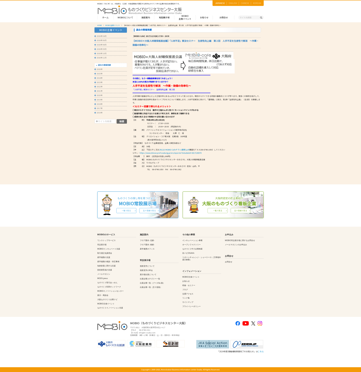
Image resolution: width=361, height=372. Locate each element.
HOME (99, 25)
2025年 (99, 73)
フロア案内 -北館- (147, 240)
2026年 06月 (101, 40)
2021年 (99, 91)
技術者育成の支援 (104, 270)
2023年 (99, 82)
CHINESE (245, 3)
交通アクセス (187, 294)
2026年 (99, 69)
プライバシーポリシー (191, 306)
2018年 (99, 104)
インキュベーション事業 (192, 240)
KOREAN (257, 3)
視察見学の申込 (146, 270)
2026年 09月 (101, 49)
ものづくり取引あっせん (107, 283)
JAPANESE (220, 3)
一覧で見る (126, 210)
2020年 (99, 95)
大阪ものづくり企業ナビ (107, 299)
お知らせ (204, 17)
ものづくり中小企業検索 (192, 249)
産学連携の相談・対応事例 (108, 261)
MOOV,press (102, 278)
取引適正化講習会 (104, 253)
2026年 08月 (101, 44)
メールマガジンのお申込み (236, 245)
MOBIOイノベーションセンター (110, 291)
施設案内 (145, 17)
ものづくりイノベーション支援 (110, 308)
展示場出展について (148, 274)
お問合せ (223, 17)
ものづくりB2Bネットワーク (109, 287)
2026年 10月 (101, 53)
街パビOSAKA (188, 253)
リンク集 (186, 298)
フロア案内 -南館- (147, 245)
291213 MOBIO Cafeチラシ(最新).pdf (174, 149)
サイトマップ (187, 302)
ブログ (185, 290)
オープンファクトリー (191, 245)
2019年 (99, 99)
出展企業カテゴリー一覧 (150, 279)
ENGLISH (233, 3)
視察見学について (147, 266)
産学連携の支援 (103, 257)
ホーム (105, 17)
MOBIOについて (125, 17)
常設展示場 (164, 17)
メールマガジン (103, 274)
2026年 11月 (101, 57)
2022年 (99, 86)
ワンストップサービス (106, 240)
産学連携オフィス (147, 249)
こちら (261, 351)
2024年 (99, 78)
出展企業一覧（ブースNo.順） (152, 283)
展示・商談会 (102, 295)
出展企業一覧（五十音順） (151, 287)
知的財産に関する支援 (106, 266)
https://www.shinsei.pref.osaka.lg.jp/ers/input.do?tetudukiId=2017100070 (171, 153)
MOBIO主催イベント (185, 17)
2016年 (99, 112)
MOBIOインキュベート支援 (108, 249)
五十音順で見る (149, 210)
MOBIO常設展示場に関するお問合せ (240, 240)
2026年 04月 (101, 36)
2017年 (99, 108)
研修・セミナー (188, 285)
